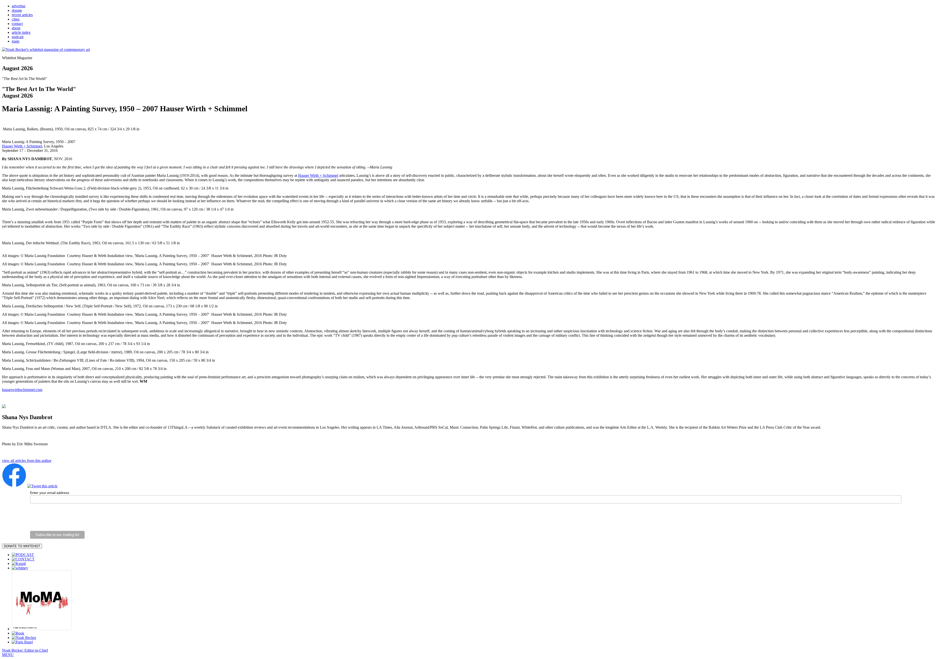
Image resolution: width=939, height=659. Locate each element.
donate (17, 10)
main (15, 41)
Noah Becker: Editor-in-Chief (25, 650)
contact (17, 24)
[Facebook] (14, 486)
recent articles (22, 15)
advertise (18, 6)
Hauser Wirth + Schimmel (22, 146)
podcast (17, 37)
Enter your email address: (50, 493)
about (16, 28)
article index (21, 32)
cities (16, 19)
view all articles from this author (26, 460)
